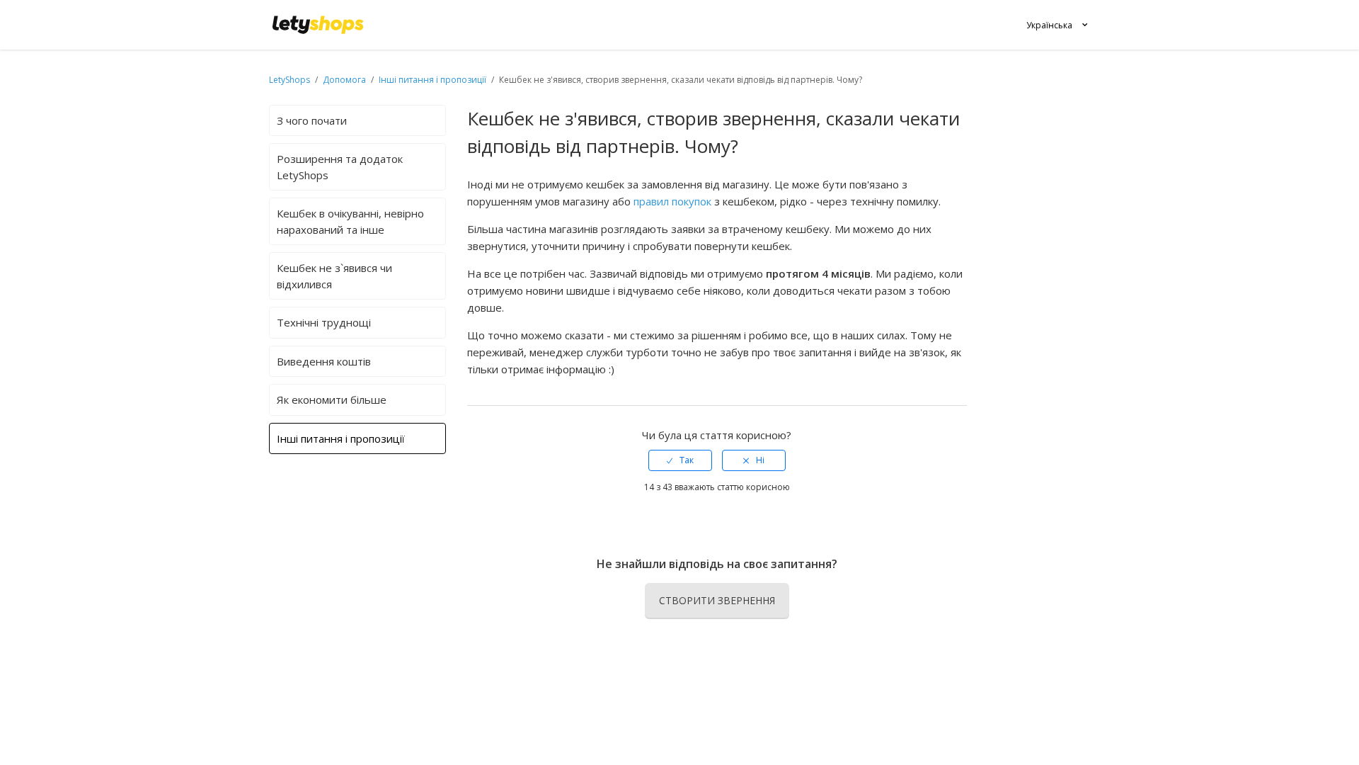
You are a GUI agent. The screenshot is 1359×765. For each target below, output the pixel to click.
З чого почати (312, 120)
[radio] (680, 460)
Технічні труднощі (324, 322)
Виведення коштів (324, 361)
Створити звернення (717, 600)
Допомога (345, 80)
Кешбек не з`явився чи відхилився (334, 276)
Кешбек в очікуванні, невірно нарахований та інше (350, 221)
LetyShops (289, 80)
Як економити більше (331, 399)
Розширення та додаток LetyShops (340, 167)
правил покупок (672, 201)
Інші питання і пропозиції (432, 80)
